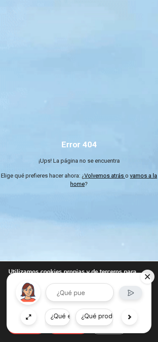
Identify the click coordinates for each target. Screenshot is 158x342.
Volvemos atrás (104, 175)
